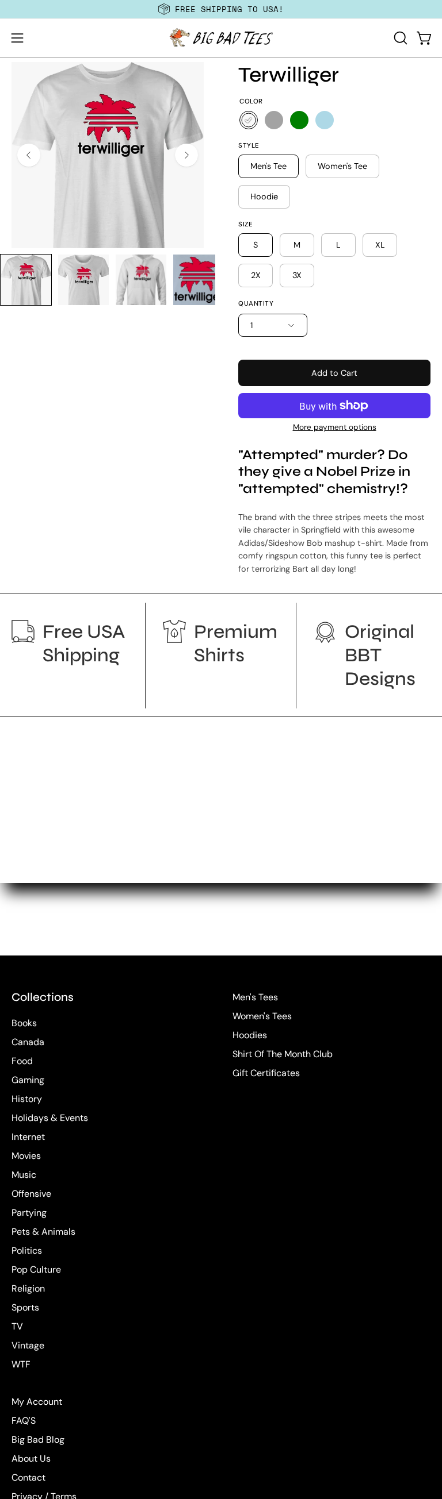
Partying (29, 1213)
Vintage (28, 1345)
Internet (28, 1137)
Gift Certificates (266, 1073)
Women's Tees (262, 1016)
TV (17, 1326)
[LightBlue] (324, 120)
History (27, 1099)
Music (24, 1175)
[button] (399, 38)
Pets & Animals (43, 1232)
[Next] (186, 155)
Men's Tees (255, 997)
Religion (28, 1288)
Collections (43, 997)
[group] (221, 9)
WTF (21, 1364)
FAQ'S (24, 1421)
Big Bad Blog (38, 1440)
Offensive (31, 1194)
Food (22, 1061)
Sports (25, 1307)
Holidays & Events (50, 1118)
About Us (31, 1458)
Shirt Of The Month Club (283, 1054)
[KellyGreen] (299, 120)
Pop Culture (36, 1269)
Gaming (28, 1080)
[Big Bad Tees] (221, 38)
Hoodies (250, 1035)
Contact (28, 1477)
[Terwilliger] (26, 280)
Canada (28, 1042)
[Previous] (28, 155)
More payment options (334, 427)
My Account (37, 1402)
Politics (27, 1250)
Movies (26, 1156)
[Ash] (274, 120)
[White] (248, 120)
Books (24, 1023)
